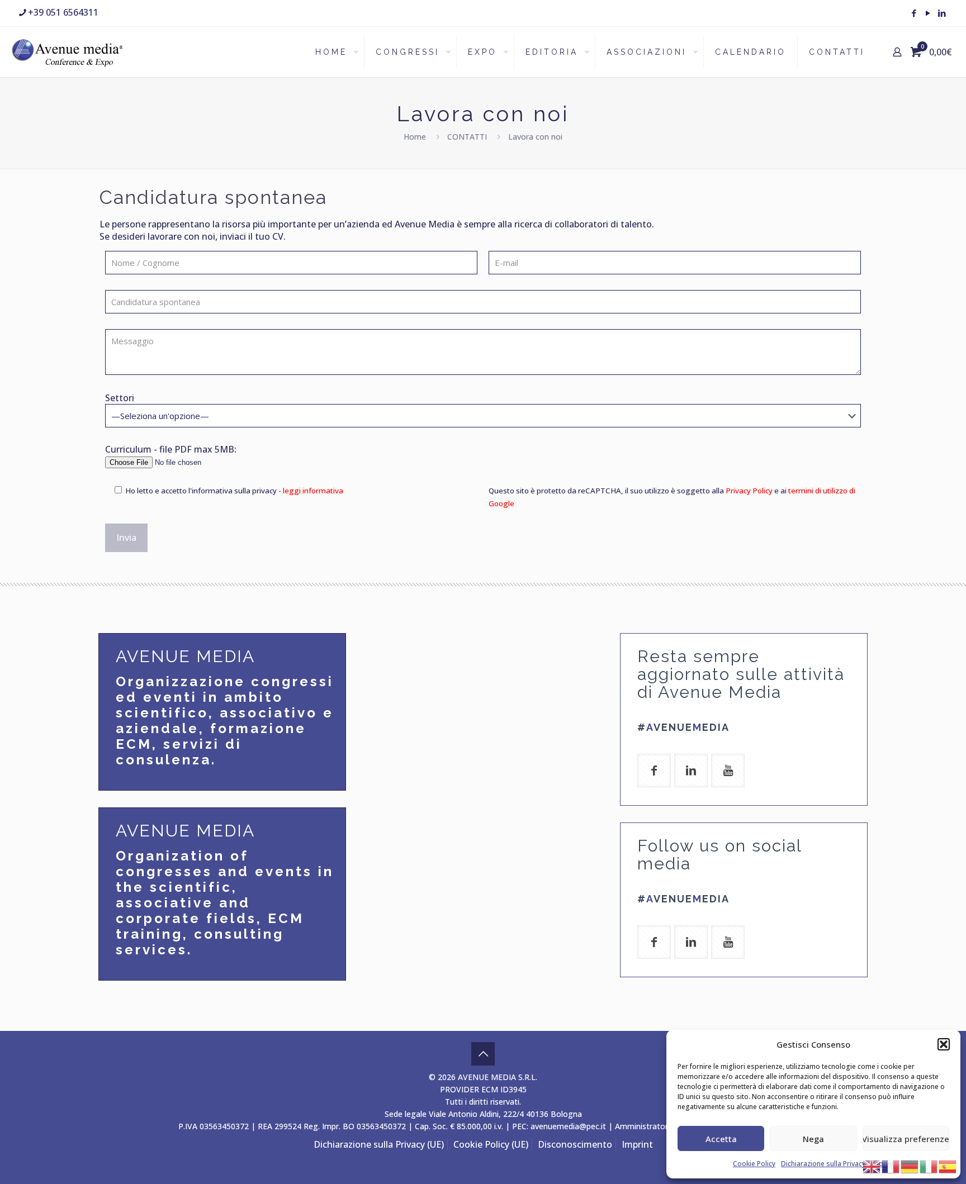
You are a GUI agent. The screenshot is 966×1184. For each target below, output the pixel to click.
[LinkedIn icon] (941, 12)
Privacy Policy (749, 491)
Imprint (637, 1144)
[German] (910, 1165)
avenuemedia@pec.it (568, 1126)
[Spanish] (948, 1165)
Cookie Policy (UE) (490, 1144)
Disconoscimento (575, 1144)
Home (415, 136)
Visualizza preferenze (906, 1138)
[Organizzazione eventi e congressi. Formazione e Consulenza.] (67, 52)
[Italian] (929, 1165)
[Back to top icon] (483, 1054)
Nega (813, 1138)
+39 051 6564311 (63, 12)
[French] (891, 1165)
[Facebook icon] (914, 12)
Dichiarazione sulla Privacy (823, 1163)
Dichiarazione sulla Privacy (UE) (379, 1144)
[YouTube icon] (928, 12)
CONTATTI (467, 136)
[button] (943, 1044)
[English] (872, 1165)
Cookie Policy (754, 1163)
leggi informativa (313, 491)
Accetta (721, 1138)
